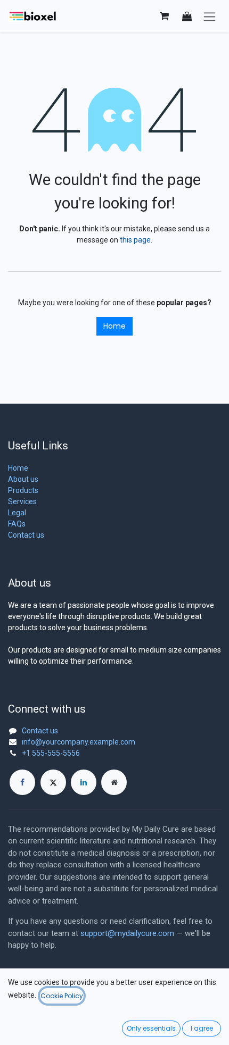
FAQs (17, 524)
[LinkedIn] (83, 782)
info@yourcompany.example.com (78, 742)
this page (135, 240)
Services (22, 501)
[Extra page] (114, 782)
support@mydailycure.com (127, 933)
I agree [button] (202, 1028)
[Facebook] (22, 782)
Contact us (26, 535)
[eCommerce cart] (164, 16)
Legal (17, 512)
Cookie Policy (61, 995)
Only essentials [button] (151, 1028)
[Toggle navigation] (209, 16)
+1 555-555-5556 (51, 753)
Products (23, 490)
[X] (53, 782)
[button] (187, 16)
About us (23, 479)
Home (114, 326)
